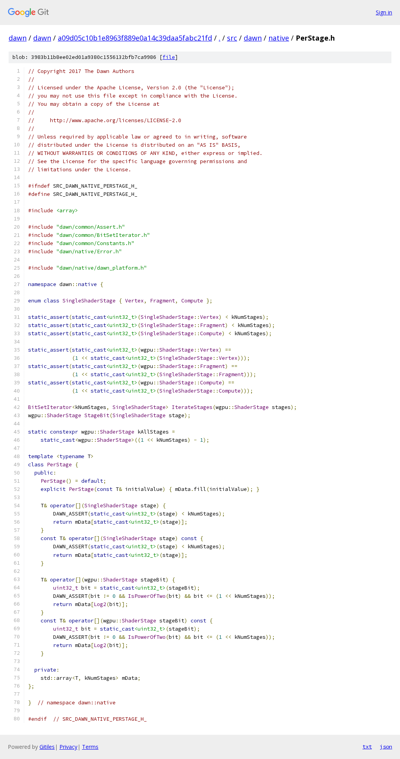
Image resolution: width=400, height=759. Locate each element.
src (232, 38)
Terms (90, 746)
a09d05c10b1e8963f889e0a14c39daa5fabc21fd (135, 38)
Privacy (68, 746)
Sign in (384, 12)
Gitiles (47, 746)
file (168, 57)
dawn (18, 38)
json (386, 746)
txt (367, 746)
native (278, 38)
